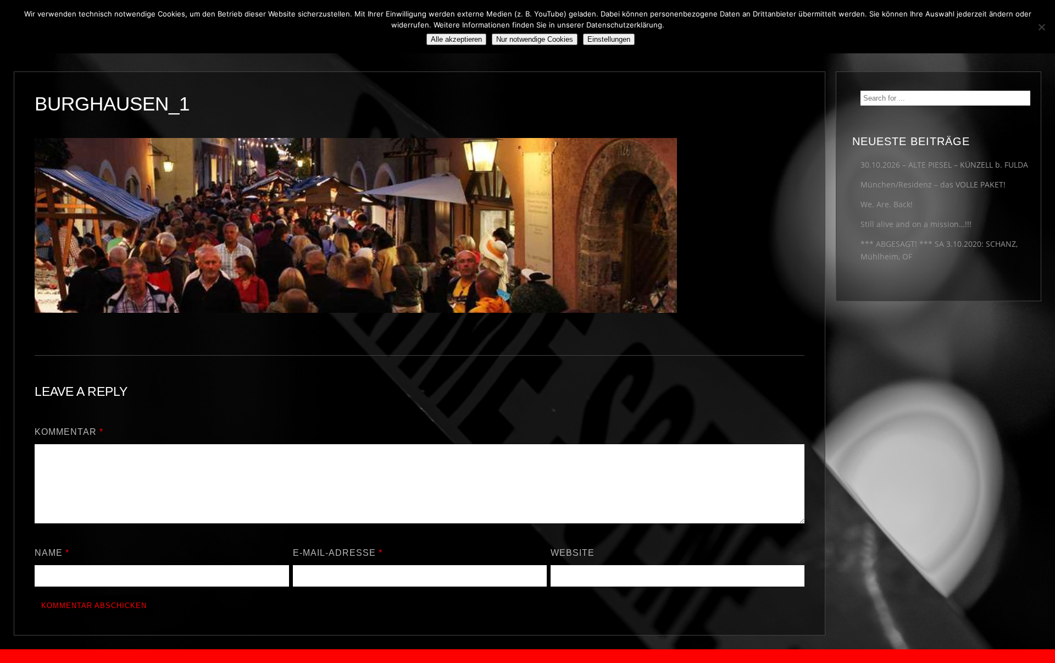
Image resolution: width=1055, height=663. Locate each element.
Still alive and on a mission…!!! (915, 224)
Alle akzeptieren (456, 39)
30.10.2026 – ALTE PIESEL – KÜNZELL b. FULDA (944, 164)
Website (573, 552)
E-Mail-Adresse (337, 552)
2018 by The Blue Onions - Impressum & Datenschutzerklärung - (527, 656)
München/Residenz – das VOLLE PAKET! (933, 184)
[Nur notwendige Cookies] (1041, 26)
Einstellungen (608, 39)
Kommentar (69, 432)
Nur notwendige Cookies (534, 39)
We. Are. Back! (886, 204)
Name (52, 552)
